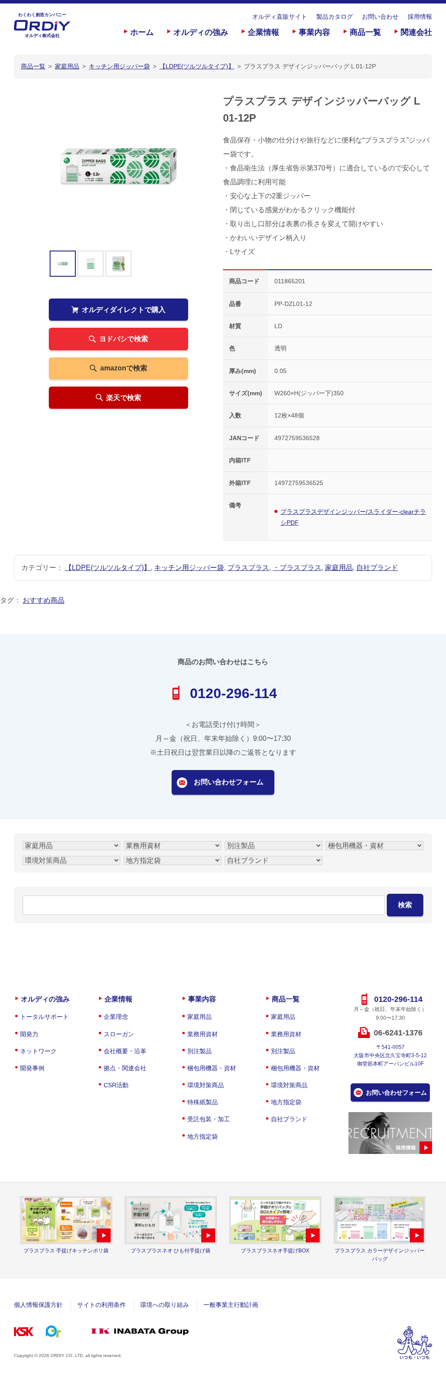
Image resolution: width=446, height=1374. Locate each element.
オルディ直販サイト (279, 16)
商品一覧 (365, 32)
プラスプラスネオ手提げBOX (275, 1251)
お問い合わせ (380, 16)
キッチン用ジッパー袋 (189, 567)
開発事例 (32, 1068)
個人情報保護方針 (38, 1304)
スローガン (119, 1034)
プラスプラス (248, 567)
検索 (405, 905)
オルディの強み (200, 32)
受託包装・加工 (208, 1119)
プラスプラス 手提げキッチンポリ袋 (66, 1251)
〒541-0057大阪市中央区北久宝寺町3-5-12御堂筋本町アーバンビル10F (390, 1055)
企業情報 (263, 32)
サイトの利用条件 (101, 1304)
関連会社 (416, 32)
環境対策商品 (205, 1085)
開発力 (29, 1034)
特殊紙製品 (202, 1102)
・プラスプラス (297, 567)
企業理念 (116, 1016)
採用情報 (420, 16)
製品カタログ (334, 16)
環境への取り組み (164, 1304)
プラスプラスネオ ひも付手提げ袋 (170, 1251)
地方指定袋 (202, 1136)
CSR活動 (116, 1085)
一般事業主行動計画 (230, 1304)
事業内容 (314, 32)
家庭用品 (339, 567)
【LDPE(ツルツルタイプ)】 (108, 567)
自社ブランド (377, 567)
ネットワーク (38, 1051)
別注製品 (199, 1051)
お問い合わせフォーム (229, 782)
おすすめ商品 (43, 600)
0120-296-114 (233, 693)
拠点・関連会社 (125, 1068)
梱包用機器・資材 (211, 1068)
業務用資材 (202, 1034)
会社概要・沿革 (125, 1051)
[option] (118, 166)
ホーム (142, 32)
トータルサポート (44, 1016)
